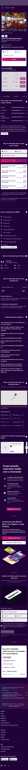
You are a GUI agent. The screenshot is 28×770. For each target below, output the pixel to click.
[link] (14, 509)
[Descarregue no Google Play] (4, 759)
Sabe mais (4, 195)
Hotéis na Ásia (13, 703)
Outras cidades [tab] (7, 657)
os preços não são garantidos (12, 688)
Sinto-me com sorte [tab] (8, 664)
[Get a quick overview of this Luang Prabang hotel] (26, 102)
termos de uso (19, 634)
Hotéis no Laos (21, 703)
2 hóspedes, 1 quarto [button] (8, 55)
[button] (2, 7)
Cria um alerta (10, 501)
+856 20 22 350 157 (7, 45)
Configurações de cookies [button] (7, 202)
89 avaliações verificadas (17, 47)
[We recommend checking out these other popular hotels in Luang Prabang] (26, 437)
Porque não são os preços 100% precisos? (13, 698)
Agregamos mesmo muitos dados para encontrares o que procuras (12, 695)
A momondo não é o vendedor (10, 692)
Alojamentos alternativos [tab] (9, 660)
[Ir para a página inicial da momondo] (9, 7)
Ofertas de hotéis (5, 703)
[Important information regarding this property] (26, 280)
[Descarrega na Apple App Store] (13, 759)
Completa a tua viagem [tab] (9, 667)
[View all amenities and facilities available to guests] (26, 212)
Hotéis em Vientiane (7, 674)
